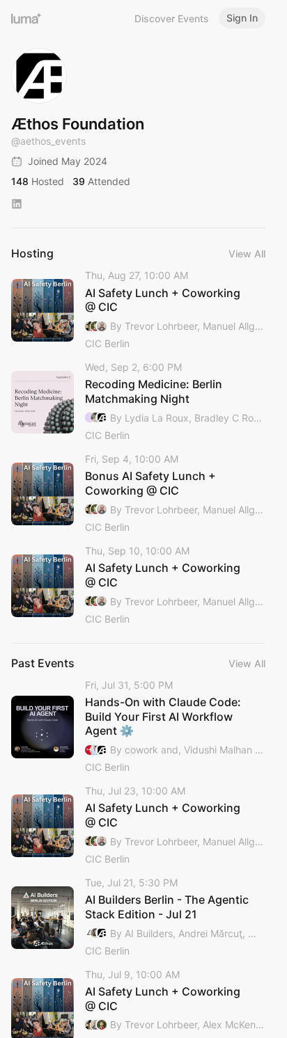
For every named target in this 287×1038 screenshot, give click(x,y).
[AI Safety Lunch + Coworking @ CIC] (138, 310)
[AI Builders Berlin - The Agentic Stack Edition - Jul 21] (138, 918)
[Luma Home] (26, 18)
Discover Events (171, 18)
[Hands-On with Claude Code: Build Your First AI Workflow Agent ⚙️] (138, 727)
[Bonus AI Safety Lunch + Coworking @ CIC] (138, 494)
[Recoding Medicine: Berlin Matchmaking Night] (138, 402)
